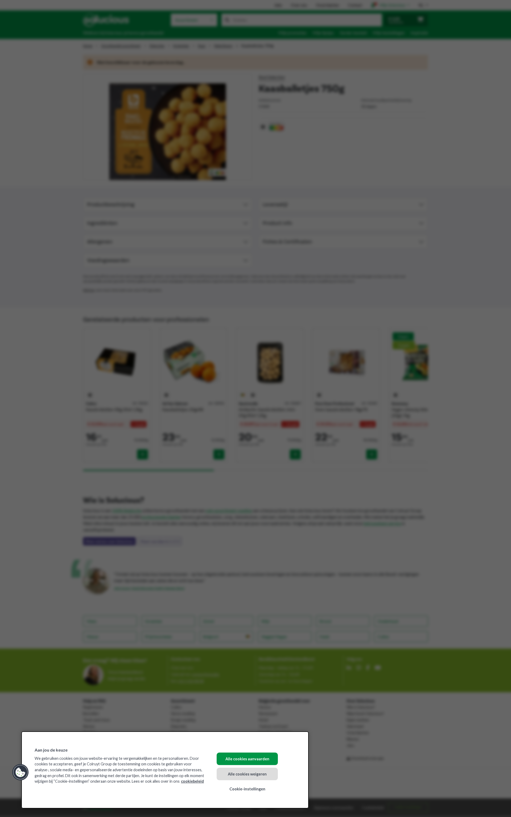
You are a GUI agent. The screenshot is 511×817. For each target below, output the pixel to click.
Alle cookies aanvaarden (247, 759)
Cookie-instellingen (247, 789)
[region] (165, 769)
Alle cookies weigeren (247, 774)
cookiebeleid (192, 781)
